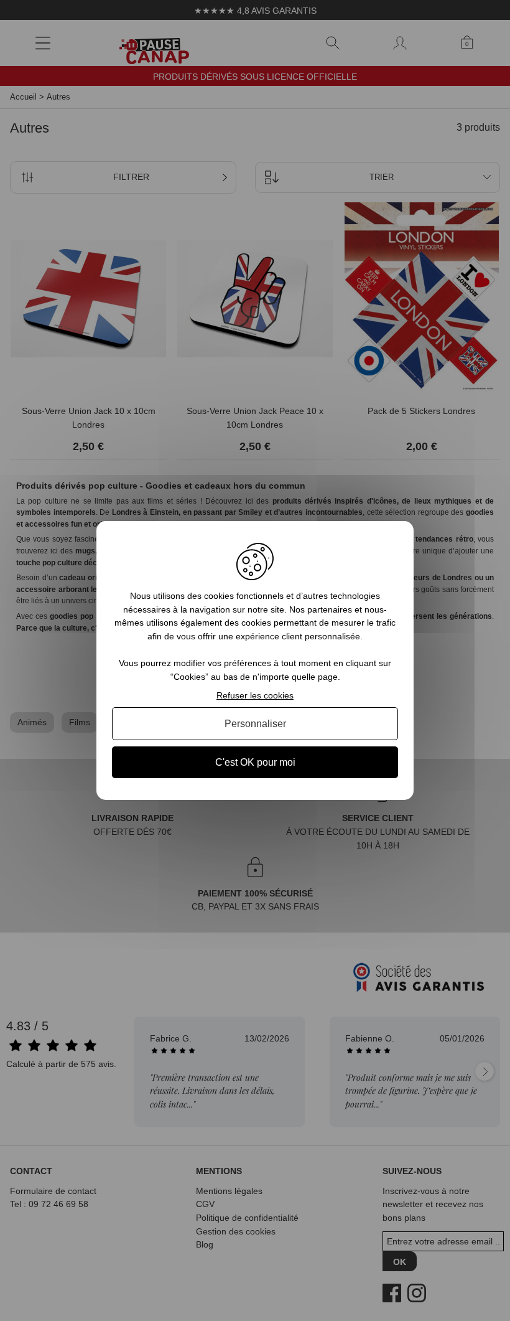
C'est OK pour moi (255, 762)
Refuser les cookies (255, 695)
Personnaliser (255, 723)
